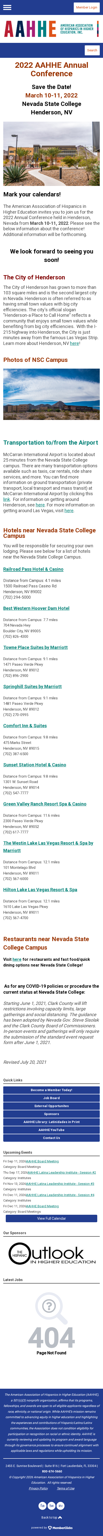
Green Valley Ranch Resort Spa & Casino (44, 804)
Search (92, 50)
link (6, 499)
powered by (39, 1527)
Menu (7, 7)
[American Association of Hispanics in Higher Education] (51, 29)
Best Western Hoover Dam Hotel (36, 608)
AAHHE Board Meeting (42, 1161)
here (74, 343)
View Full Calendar (51, 1218)
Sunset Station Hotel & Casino (34, 764)
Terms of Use (65, 1488)
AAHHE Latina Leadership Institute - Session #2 (62, 1172)
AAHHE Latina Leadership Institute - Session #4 (60, 1195)
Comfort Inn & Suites (25, 725)
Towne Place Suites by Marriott (35, 647)
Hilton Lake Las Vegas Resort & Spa (40, 889)
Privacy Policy (38, 1488)
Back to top (50, 1517)
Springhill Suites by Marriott (32, 686)
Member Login (86, 7)
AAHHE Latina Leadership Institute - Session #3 (60, 1184)
